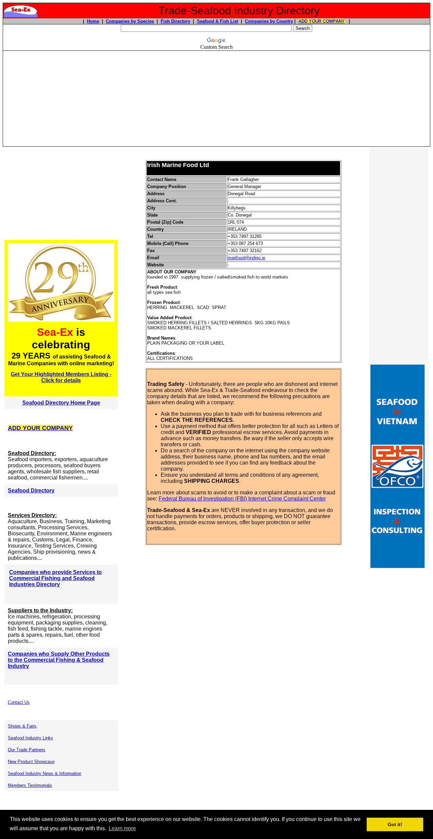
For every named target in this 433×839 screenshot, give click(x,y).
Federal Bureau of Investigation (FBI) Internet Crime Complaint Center (242, 499)
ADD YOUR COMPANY (321, 21)
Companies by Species (130, 21)
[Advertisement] (216, 98)
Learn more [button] (122, 828)
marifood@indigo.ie (246, 257)
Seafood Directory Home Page (61, 403)
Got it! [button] (395, 824)
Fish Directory (175, 21)
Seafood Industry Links (30, 737)
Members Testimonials (30, 785)
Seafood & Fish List (217, 21)
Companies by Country (269, 21)
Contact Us (19, 702)
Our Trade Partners (26, 749)
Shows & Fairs (22, 726)
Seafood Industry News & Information (44, 773)
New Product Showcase (31, 761)
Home (93, 21)
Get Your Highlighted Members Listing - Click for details (61, 377)
